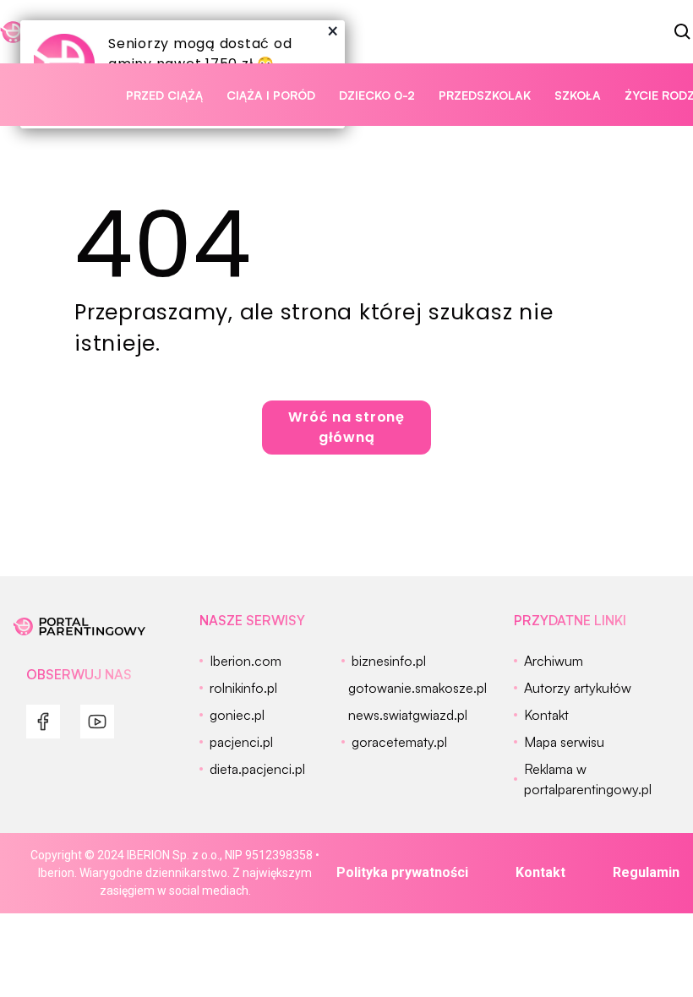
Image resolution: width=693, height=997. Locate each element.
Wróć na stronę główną (346, 427)
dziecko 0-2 (377, 95)
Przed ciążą (164, 95)
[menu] (43, 721)
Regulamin (646, 872)
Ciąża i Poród (270, 95)
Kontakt (540, 872)
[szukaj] (683, 32)
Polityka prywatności (402, 872)
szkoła (577, 95)
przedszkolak (485, 95)
